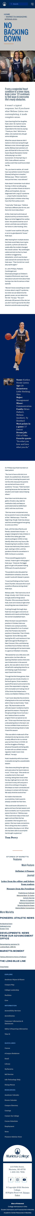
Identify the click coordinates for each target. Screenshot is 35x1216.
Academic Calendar (12, 1095)
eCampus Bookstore (12, 1053)
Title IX (7, 1034)
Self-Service (9, 1074)
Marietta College (17, 1153)
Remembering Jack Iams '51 (9, 944)
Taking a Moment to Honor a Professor (13, 957)
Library (7, 1064)
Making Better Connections (24, 908)
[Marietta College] (4, 4)
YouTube (24, 1179)
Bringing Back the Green (26, 905)
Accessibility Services (13, 1011)
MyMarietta (9, 1069)
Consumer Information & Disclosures (14, 1022)
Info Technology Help (12, 1080)
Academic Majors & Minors (14, 979)
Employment (9, 1126)
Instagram (17, 1179)
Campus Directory (11, 1105)
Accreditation (10, 1016)
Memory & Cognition (27, 900)
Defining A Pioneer (24, 871)
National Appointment (26, 903)
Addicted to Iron (5, 926)
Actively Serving (28, 898)
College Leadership (12, 990)
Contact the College (12, 1116)
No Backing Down (6, 924)
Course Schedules (11, 1121)
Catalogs (8, 1111)
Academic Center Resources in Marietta (17, 1213)
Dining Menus (10, 1085)
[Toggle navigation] (32, 4)
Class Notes (4, 967)
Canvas (7, 1048)
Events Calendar (11, 1100)
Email (7, 1059)
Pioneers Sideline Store (13, 1137)
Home (7, 14)
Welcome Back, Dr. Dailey (25, 895)
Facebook (10, 1179)
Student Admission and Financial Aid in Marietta (17, 1209)
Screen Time (4, 929)
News (7, 1132)
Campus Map (9, 985)
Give (6, 1000)
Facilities (8, 995)
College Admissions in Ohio (17, 1206)
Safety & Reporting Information (16, 1029)
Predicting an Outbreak (26, 893)
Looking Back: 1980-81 (8, 947)
